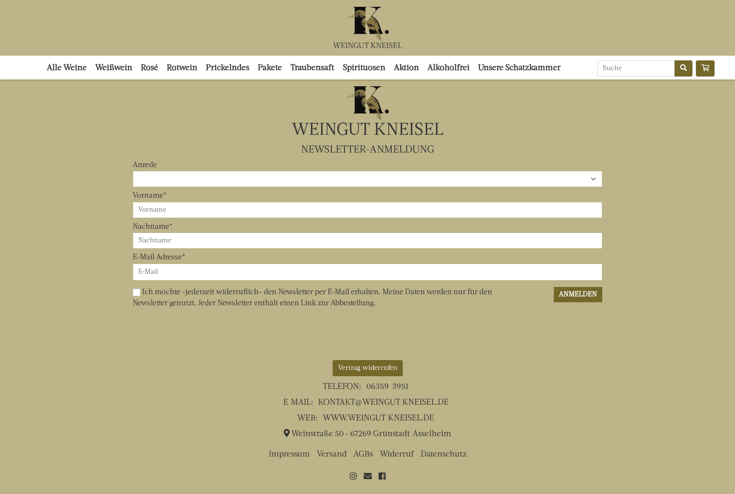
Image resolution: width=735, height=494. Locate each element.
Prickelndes (227, 68)
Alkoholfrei (448, 68)
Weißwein (113, 68)
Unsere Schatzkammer (519, 68)
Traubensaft (312, 68)
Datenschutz (444, 455)
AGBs (363, 455)
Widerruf (397, 455)
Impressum (289, 455)
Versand (332, 455)
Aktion (406, 68)
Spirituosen (364, 68)
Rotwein (182, 68)
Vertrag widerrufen (367, 368)
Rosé (149, 68)
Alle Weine (67, 68)
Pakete (270, 68)
